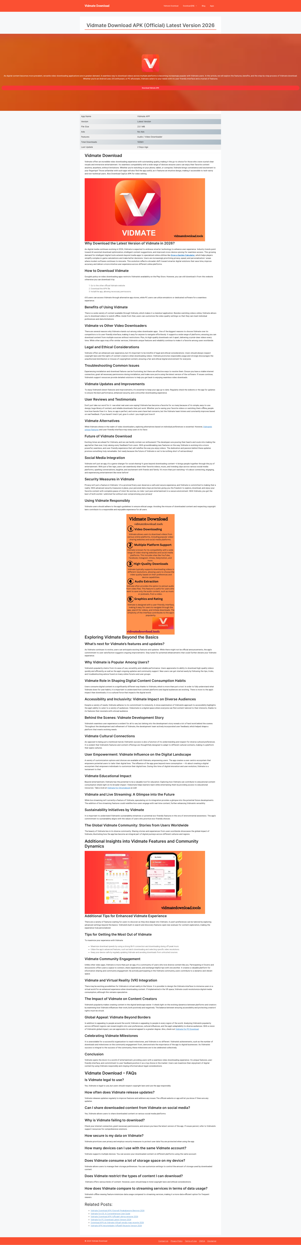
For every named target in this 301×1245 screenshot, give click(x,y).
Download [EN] (188, 6)
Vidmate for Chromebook (118, 788)
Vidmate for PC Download (187, 1029)
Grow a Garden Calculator (183, 255)
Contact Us (163, 1241)
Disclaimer (211, 1241)
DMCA (202, 1241)
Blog (203, 6)
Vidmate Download (97, 6)
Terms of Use (191, 1241)
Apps (212, 6)
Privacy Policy (176, 1241)
